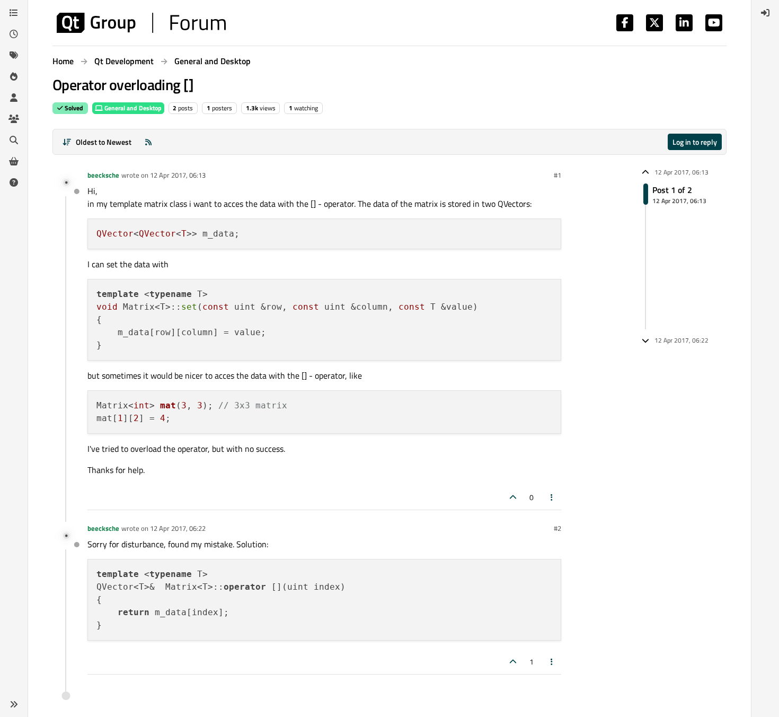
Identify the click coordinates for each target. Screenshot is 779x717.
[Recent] (13, 33)
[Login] (765, 12)
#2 (557, 528)
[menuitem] (765, 12)
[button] (13, 704)
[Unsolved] (13, 182)
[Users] (13, 97)
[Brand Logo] (141, 23)
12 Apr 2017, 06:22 (178, 528)
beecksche (103, 175)
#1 (557, 175)
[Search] (13, 140)
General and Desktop (132, 108)
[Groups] (13, 118)
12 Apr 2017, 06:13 (178, 175)
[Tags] (13, 55)
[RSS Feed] (148, 142)
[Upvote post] (513, 497)
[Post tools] (552, 497)
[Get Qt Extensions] (13, 161)
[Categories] (13, 12)
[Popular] (13, 76)
